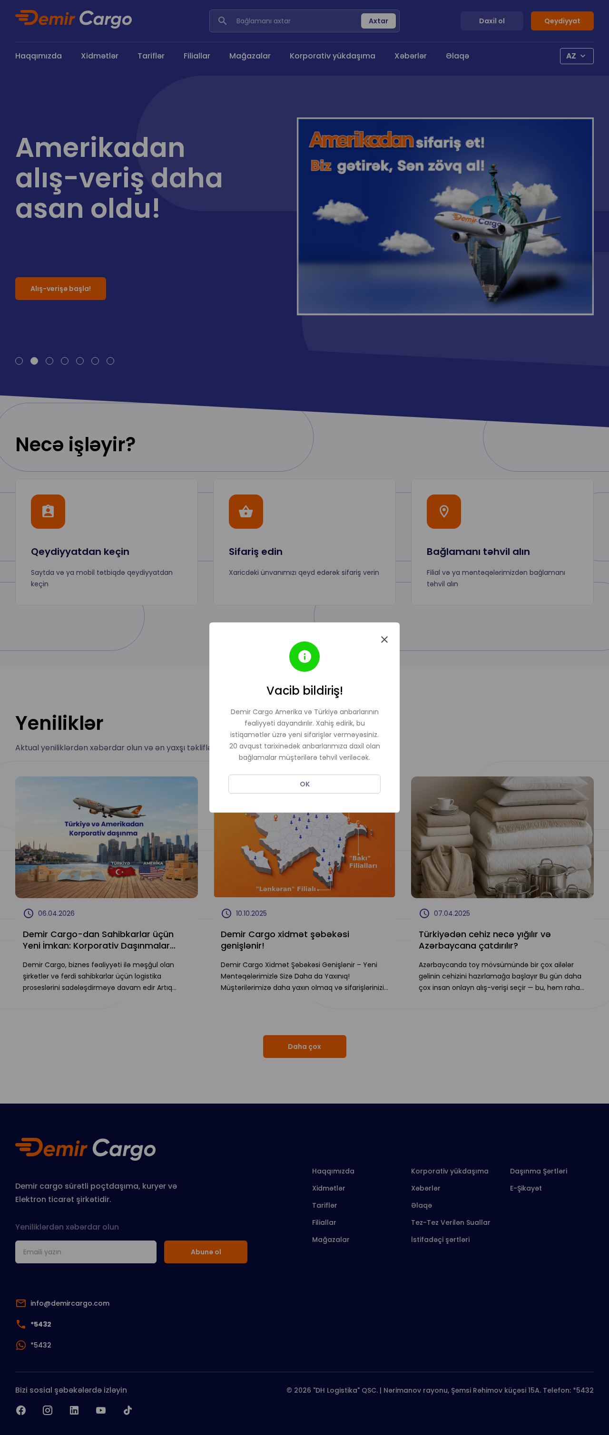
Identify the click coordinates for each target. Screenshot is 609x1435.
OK (305, 784)
